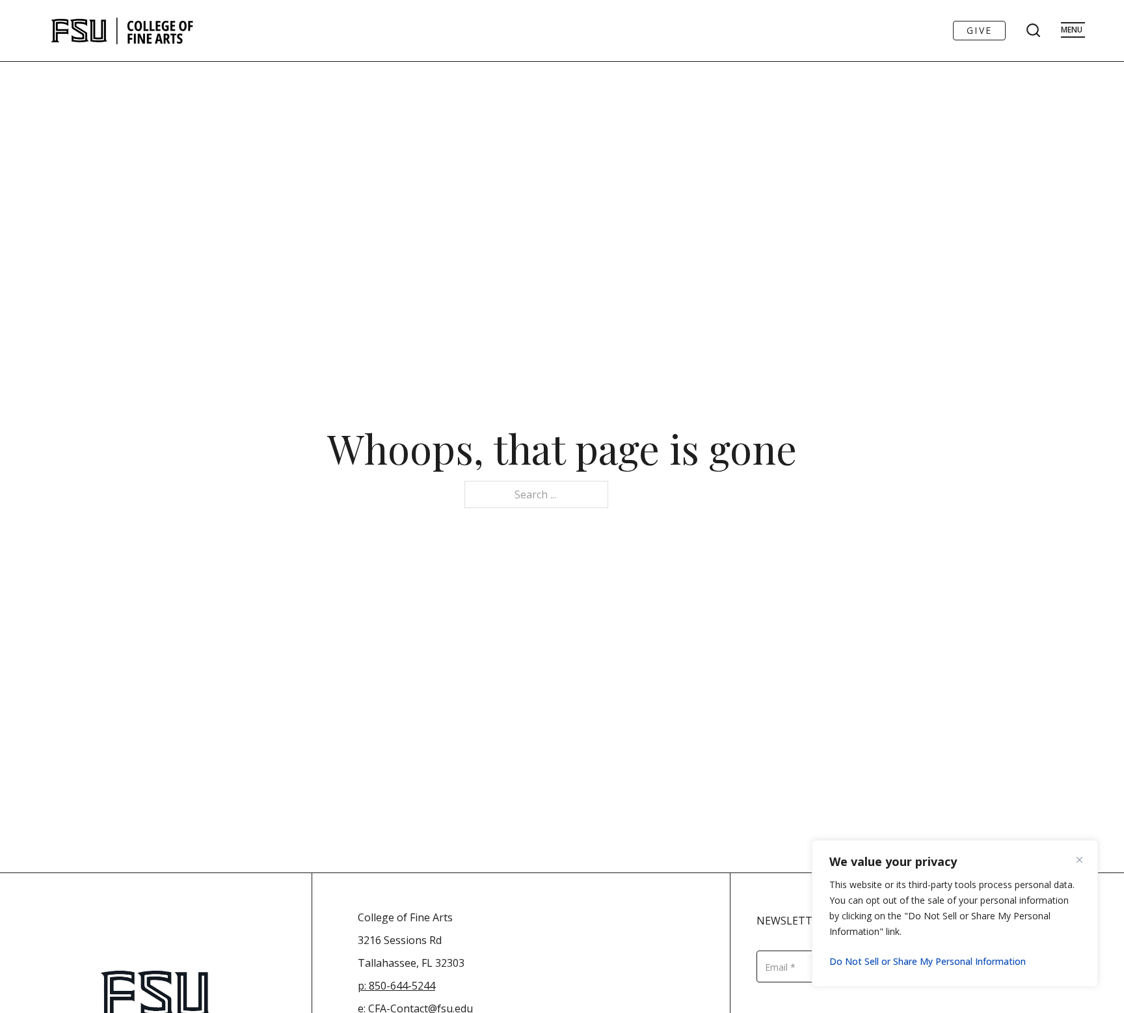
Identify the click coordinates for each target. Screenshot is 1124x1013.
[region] (955, 913)
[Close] (1084, 859)
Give (979, 30)
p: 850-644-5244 (396, 986)
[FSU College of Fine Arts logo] (122, 30)
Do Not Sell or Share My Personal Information (927, 961)
